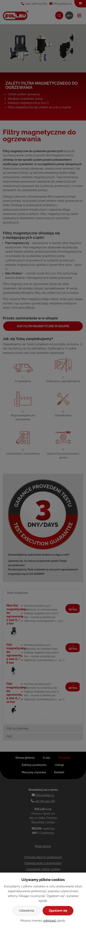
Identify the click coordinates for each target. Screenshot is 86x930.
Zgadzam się (58, 910)
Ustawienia (26, 910)
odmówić (50, 920)
